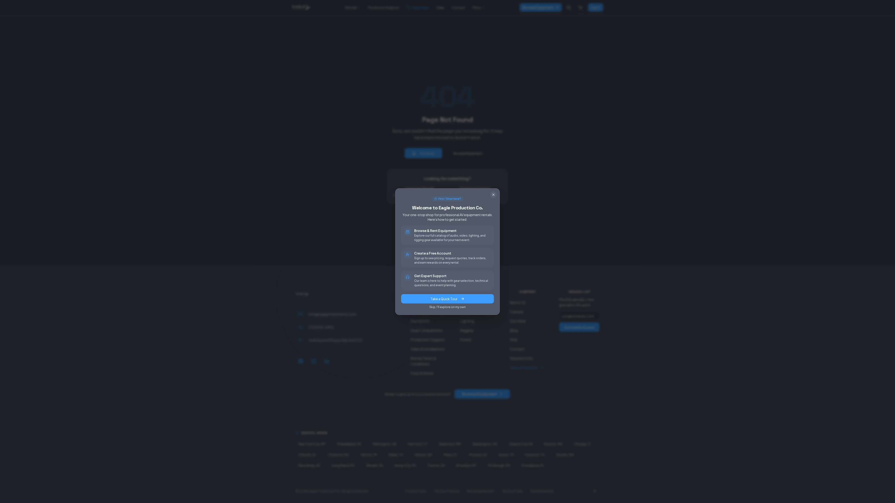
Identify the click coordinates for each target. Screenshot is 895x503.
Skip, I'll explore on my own (447, 307)
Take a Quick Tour (444, 299)
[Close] (493, 194)
